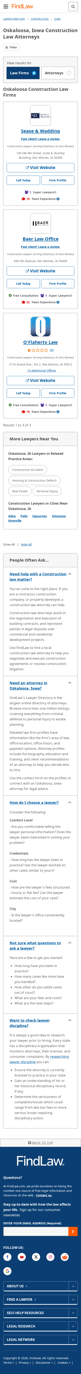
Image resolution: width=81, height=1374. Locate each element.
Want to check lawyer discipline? (30, 1023)
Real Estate (20, 491)
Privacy (24, 1363)
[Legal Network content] (73, 1339)
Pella (24, 516)
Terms (8, 1363)
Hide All (26, 544)
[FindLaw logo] (24, 6)
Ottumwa (59, 516)
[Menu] (6, 6)
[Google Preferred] (7, 1271)
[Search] (73, 6)
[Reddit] (65, 1257)
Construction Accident (27, 470)
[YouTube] (22, 1257)
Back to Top (42, 1143)
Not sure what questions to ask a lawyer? (35, 945)
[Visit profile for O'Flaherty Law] (40, 327)
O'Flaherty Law (40, 342)
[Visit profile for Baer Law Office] (40, 223)
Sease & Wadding (40, 131)
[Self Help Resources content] (73, 1312)
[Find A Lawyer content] (73, 1299)
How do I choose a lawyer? (34, 802)
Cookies (63, 1363)
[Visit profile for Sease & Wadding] (40, 115)
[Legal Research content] (73, 1326)
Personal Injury (47, 491)
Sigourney (39, 516)
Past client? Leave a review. (40, 139)
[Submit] (73, 1231)
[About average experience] (57, 199)
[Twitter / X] (36, 1257)
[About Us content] (73, 1286)
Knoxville (14, 521)
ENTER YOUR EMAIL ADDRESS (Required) (32, 1223)
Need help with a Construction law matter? (38, 577)
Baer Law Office (41, 239)
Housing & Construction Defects (34, 480)
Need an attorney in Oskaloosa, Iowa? (28, 685)
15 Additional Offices (41, 370)
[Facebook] (7, 1257)
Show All (9, 544)
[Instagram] (50, 1257)
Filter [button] (13, 47)
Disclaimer (43, 1363)
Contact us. (44, 1195)
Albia (12, 516)
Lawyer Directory (14, 18)
